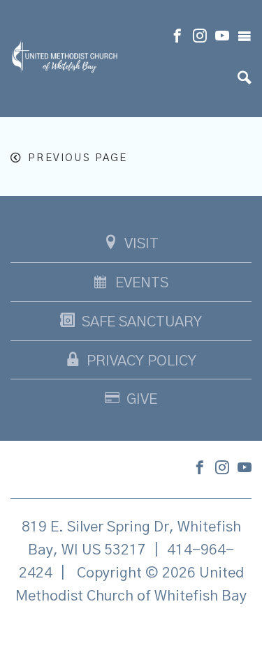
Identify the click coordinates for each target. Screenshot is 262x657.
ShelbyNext (131, 632)
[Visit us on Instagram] (200, 38)
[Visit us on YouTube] (222, 38)
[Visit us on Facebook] (177, 38)
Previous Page (77, 158)
